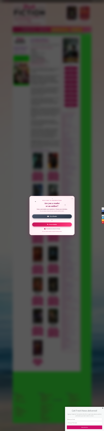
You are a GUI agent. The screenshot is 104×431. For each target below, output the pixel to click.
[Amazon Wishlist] (103, 220)
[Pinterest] (103, 222)
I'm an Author (52, 224)
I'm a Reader (52, 216)
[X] (103, 213)
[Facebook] (103, 211)
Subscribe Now (84, 427)
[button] (84, 410)
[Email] (103, 215)
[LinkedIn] (103, 218)
